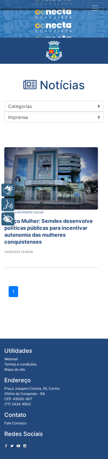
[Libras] (7, 190)
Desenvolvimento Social (23, 212)
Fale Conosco (15, 423)
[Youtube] (18, 446)
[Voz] (7, 204)
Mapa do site (14, 369)
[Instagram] (24, 446)
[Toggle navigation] (95, 8)
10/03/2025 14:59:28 (18, 251)
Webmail (11, 359)
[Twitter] (12, 446)
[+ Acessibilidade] (7, 218)
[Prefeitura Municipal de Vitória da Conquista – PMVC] (54, 50)
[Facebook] (6, 446)
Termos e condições (20, 364)
